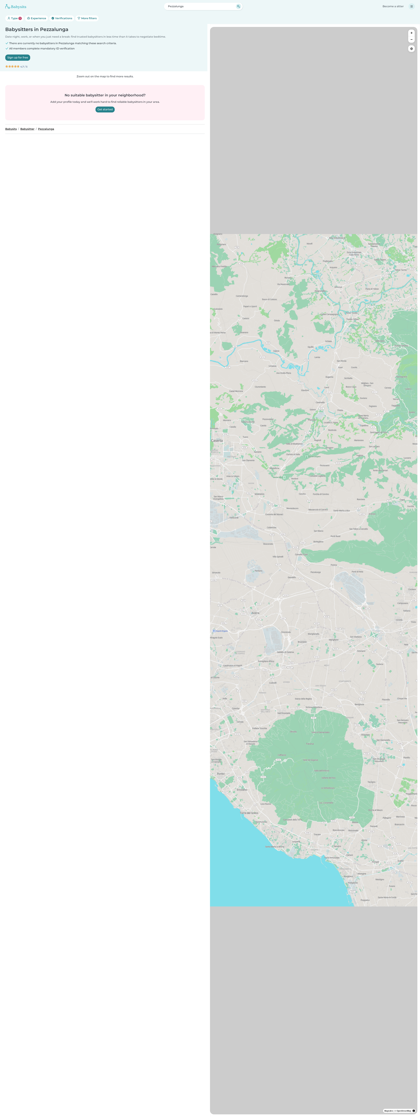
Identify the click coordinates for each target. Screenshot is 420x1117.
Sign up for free (17, 57)
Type (15, 18)
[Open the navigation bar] (412, 6)
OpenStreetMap (404, 1110)
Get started (105, 109)
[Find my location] (411, 48)
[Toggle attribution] (414, 1111)
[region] (313, 570)
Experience (38, 18)
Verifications (63, 18)
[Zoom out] (411, 39)
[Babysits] (15, 6)
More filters (89, 18)
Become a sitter (393, 6)
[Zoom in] (411, 33)
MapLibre (388, 1110)
